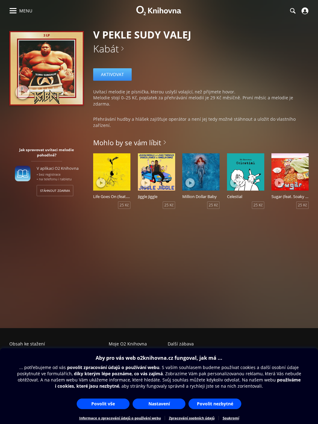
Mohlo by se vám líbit (127, 142)
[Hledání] (292, 11)
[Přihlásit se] (304, 11)
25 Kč (124, 205)
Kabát (106, 48)
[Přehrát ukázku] (22, 92)
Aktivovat (112, 74)
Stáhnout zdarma (55, 190)
